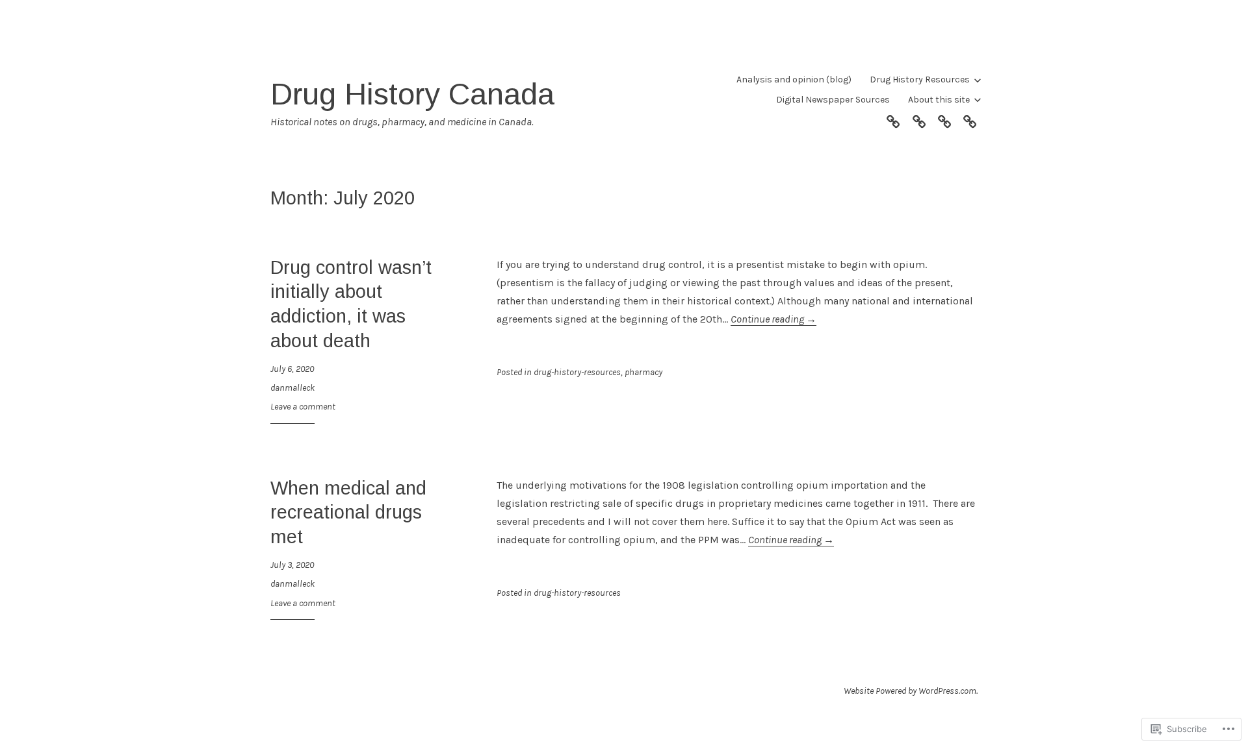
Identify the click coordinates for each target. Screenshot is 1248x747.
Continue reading (773, 319)
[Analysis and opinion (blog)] (893, 119)
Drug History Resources (920, 79)
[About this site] (970, 119)
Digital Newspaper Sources (833, 99)
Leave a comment (302, 406)
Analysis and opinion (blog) (794, 79)
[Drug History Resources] (919, 119)
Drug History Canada (412, 94)
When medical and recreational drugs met (348, 512)
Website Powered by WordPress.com (910, 690)
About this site (939, 99)
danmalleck (292, 387)
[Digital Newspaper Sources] (944, 119)
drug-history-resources (577, 372)
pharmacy (643, 372)
